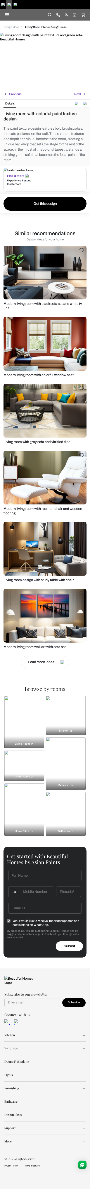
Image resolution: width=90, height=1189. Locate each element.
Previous (15, 94)
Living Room (22, 743)
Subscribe (74, 1002)
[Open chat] (82, 1165)
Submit (69, 946)
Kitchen (63, 730)
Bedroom (63, 785)
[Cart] (83, 14)
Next (77, 94)
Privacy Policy (11, 1166)
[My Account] (66, 14)
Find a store (15, 175)
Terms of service (32, 1166)
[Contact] (58, 14)
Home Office (22, 831)
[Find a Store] (74, 14)
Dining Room (22, 776)
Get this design (45, 203)
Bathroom (64, 831)
